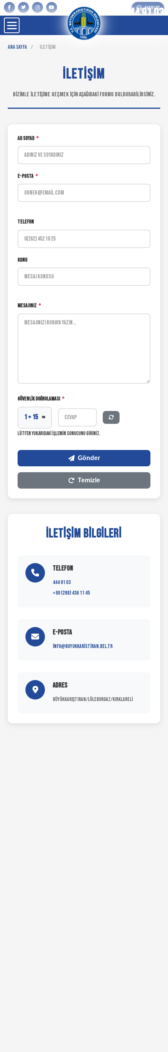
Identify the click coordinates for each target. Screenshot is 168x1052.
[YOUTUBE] (51, 7)
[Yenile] (111, 417)
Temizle (89, 480)
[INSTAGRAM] (37, 7)
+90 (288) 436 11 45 (71, 593)
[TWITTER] (23, 7)
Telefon (26, 221)
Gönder (89, 458)
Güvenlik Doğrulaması (41, 398)
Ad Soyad (28, 138)
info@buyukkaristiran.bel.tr (83, 646)
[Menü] (12, 25)
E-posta (28, 176)
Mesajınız (29, 305)
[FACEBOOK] (9, 7)
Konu (22, 260)
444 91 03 (62, 582)
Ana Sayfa (17, 47)
